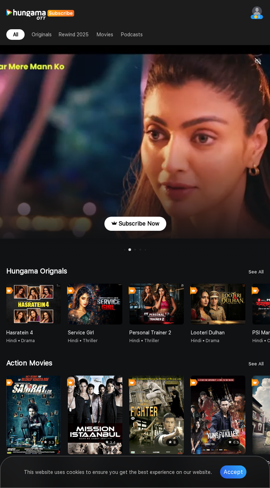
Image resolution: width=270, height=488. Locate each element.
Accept (233, 472)
